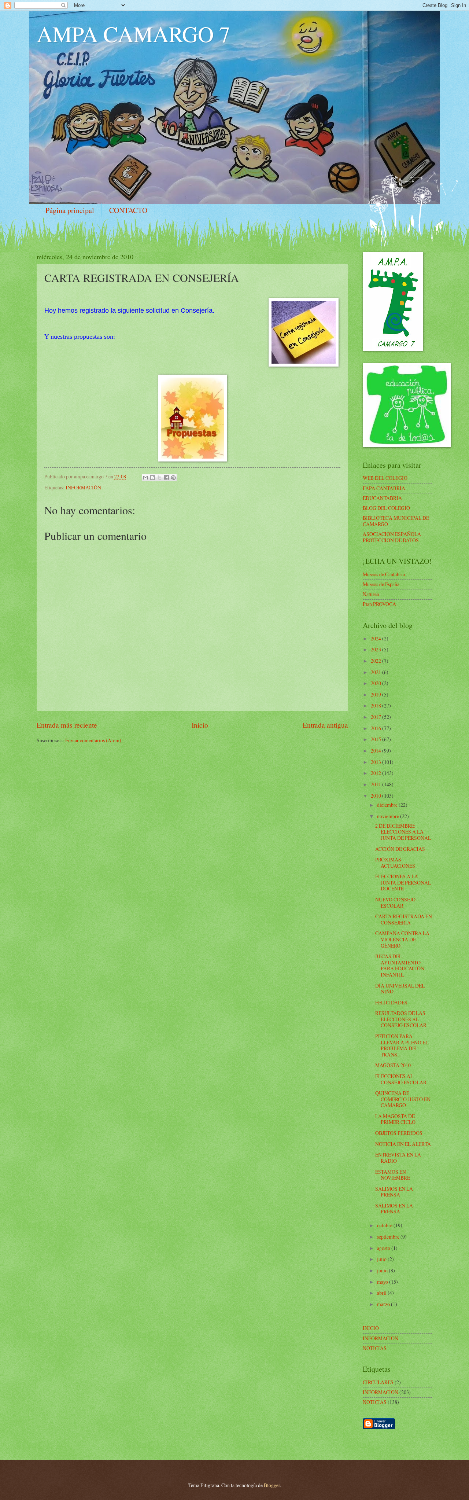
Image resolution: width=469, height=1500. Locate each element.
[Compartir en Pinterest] (173, 477)
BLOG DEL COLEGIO (386, 507)
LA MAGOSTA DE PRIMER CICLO (395, 1119)
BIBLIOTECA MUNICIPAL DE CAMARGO (396, 520)
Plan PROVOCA (379, 603)
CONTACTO (128, 210)
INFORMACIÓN (83, 487)
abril (382, 1292)
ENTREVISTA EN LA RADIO (398, 1157)
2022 (376, 660)
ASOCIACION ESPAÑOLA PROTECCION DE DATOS (392, 537)
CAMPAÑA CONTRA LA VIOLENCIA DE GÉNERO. (402, 939)
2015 (376, 739)
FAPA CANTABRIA (384, 488)
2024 (376, 638)
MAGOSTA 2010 (393, 1065)
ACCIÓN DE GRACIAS (400, 848)
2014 (376, 750)
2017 (376, 716)
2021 (376, 672)
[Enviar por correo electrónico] (145, 477)
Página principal (69, 210)
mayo (383, 1281)
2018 (376, 705)
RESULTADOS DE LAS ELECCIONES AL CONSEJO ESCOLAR (400, 1019)
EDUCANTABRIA (382, 498)
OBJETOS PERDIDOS (398, 1132)
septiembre (388, 1236)
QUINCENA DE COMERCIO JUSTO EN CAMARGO (403, 1099)
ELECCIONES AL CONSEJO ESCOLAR (400, 1079)
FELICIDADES (391, 1002)
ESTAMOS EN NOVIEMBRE (392, 1174)
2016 (376, 728)
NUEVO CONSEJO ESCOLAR (395, 902)
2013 (376, 761)
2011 (376, 784)
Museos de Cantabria (384, 574)
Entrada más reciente (67, 724)
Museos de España (381, 584)
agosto (384, 1248)
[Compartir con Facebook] (166, 477)
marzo (384, 1304)
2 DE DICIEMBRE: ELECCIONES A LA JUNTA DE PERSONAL (403, 831)
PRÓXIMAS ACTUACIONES (395, 862)
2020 (376, 683)
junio (383, 1270)
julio (382, 1258)
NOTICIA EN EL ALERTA (403, 1143)
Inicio (200, 724)
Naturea (371, 594)
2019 (376, 694)
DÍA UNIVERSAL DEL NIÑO (400, 988)
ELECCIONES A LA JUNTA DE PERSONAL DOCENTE (403, 882)
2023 (376, 649)
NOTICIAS (375, 1401)
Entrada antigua (325, 724)
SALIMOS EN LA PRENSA (394, 1191)
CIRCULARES (378, 1382)
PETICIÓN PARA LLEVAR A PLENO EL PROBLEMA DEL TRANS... (401, 1045)
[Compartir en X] (159, 477)
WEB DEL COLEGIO (385, 477)
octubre (385, 1225)
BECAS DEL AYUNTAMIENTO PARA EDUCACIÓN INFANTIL (399, 965)
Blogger (272, 1485)
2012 (376, 772)
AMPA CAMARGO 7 (133, 33)
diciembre (388, 804)
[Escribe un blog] (152, 477)
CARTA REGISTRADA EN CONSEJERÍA (403, 919)
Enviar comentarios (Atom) (93, 740)
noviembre (388, 816)
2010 (376, 795)
